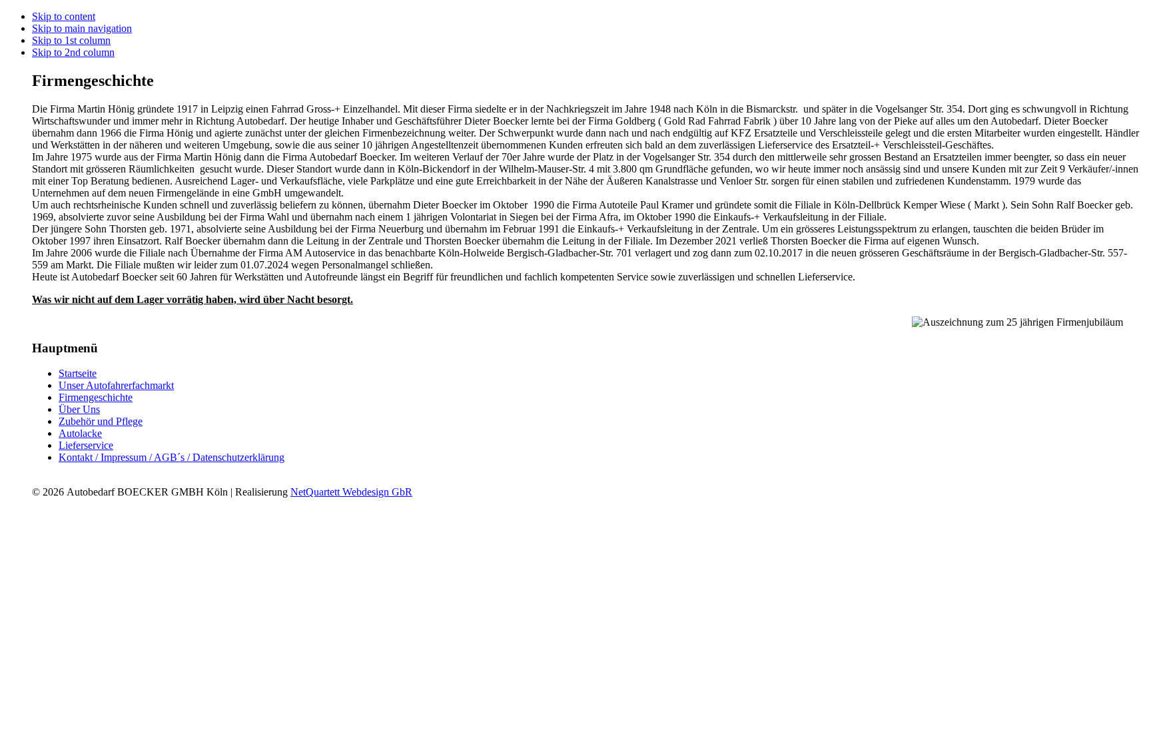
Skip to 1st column (71, 40)
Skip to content (63, 16)
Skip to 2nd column (73, 52)
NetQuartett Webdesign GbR (351, 492)
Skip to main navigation (82, 28)
